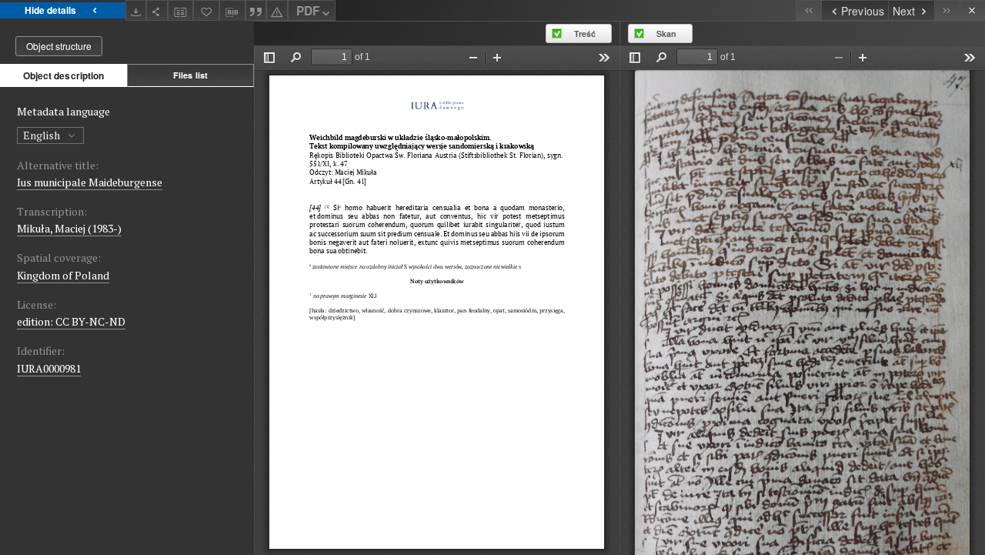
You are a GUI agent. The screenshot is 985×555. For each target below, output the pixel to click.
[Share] (157, 10)
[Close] (972, 10)
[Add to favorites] (206, 10)
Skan (666, 33)
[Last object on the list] (947, 10)
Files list (190, 75)
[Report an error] (277, 10)
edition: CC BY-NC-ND (71, 321)
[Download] (136, 10)
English (42, 135)
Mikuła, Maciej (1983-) (69, 228)
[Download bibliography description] (232, 11)
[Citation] (256, 10)
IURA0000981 (49, 368)
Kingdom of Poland (63, 275)
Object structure (59, 45)
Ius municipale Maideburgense (89, 182)
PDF (307, 10)
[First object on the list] (808, 10)
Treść (585, 33)
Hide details (50, 10)
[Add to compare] (181, 10)
